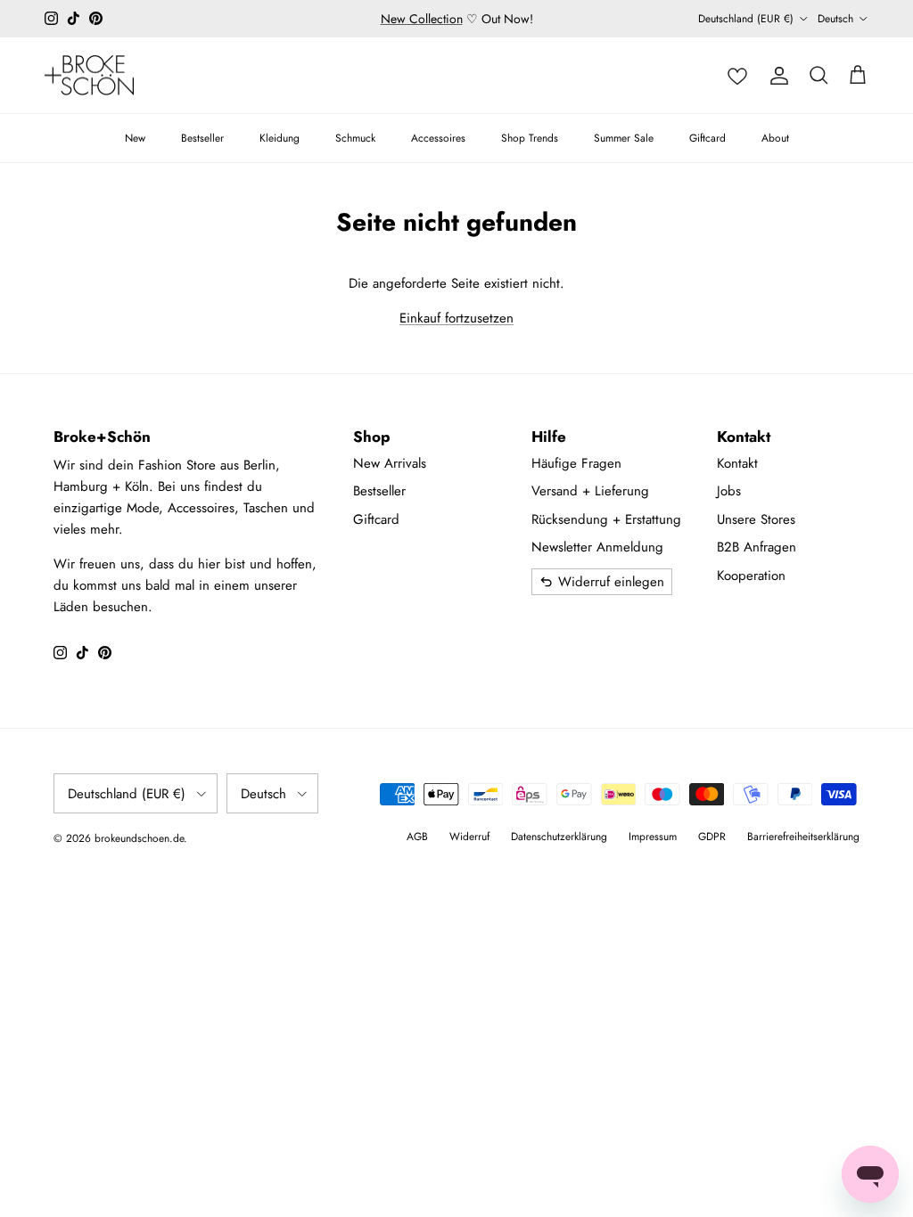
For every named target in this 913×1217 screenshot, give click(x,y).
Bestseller (202, 138)
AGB (417, 837)
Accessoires (438, 138)
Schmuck (355, 138)
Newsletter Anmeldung (597, 547)
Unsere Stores (756, 519)
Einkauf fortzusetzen (456, 318)
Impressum (653, 837)
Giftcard (707, 138)
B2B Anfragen (756, 547)
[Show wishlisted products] (737, 75)
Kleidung (279, 138)
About (775, 138)
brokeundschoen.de (139, 838)
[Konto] (779, 75)
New (135, 138)
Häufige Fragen (576, 463)
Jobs (729, 491)
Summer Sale (624, 138)
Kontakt (737, 463)
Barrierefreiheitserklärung (803, 837)
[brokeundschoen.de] (89, 75)
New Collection (422, 19)
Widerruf (469, 837)
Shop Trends (529, 138)
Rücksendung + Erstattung (606, 519)
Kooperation (751, 575)
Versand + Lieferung (590, 491)
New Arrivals (389, 463)
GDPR (712, 837)
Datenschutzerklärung (559, 837)
